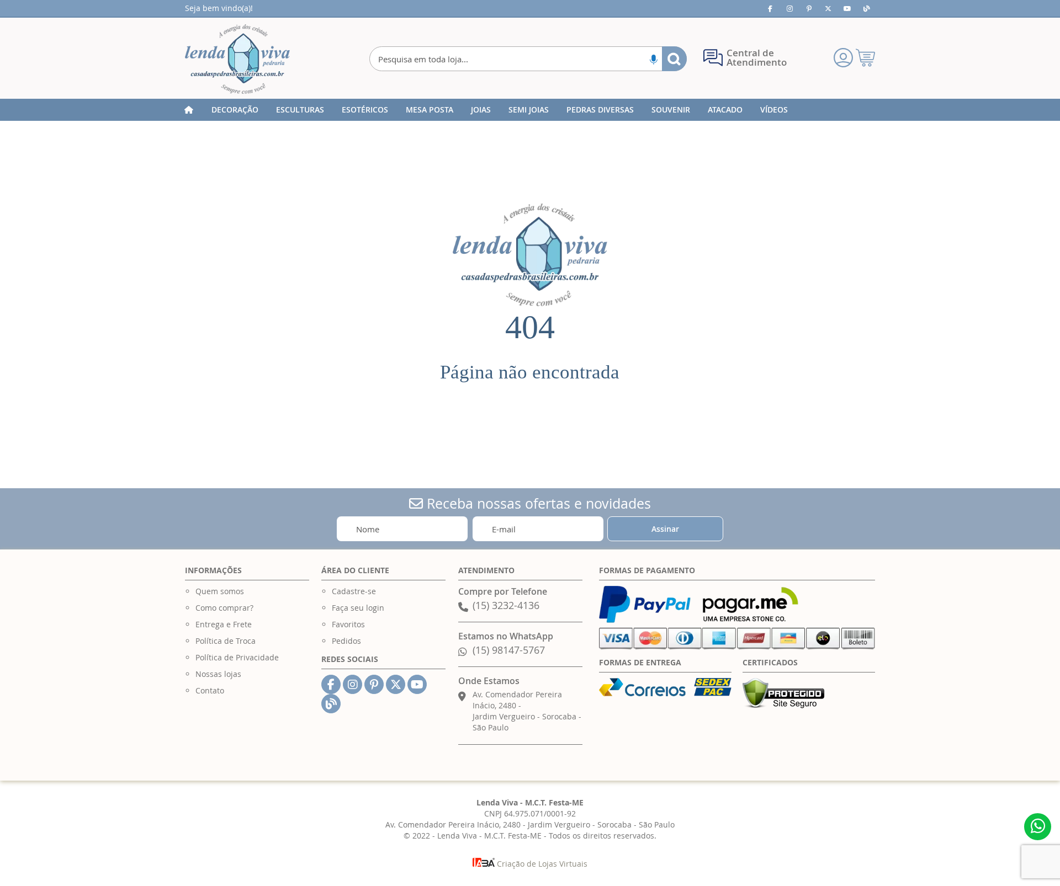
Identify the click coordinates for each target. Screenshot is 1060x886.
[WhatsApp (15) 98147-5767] (1037, 826)
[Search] (674, 58)
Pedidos (346, 641)
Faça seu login (358, 607)
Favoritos (348, 624)
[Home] (189, 110)
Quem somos (219, 591)
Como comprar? (224, 607)
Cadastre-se (354, 591)
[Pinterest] (809, 8)
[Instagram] (789, 8)
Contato (209, 690)
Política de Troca (225, 641)
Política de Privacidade (237, 657)
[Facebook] (770, 8)
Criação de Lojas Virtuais (541, 863)
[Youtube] (847, 8)
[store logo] (237, 59)
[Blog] (866, 8)
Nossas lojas (218, 674)
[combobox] (528, 58)
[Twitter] (828, 8)
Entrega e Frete (223, 624)
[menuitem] (235, 110)
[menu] (530, 110)
